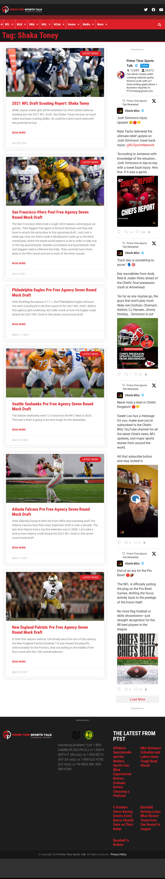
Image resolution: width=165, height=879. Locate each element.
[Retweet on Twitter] (123, 100)
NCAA (57, 24)
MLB (19, 24)
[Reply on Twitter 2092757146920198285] (120, 543)
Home (1, 24)
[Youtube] (161, 9)
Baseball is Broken (121, 842)
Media (86, 24)
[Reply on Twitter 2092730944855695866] (120, 689)
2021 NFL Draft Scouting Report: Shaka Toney (50, 103)
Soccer (72, 24)
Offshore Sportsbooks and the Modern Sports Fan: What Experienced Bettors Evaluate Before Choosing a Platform (122, 772)
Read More (19, 132)
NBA (31, 24)
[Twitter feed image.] (137, 201)
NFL (7, 24)
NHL (44, 24)
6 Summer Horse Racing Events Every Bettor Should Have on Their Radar (123, 818)
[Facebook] (153, 9)
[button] (159, 25)
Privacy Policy (118, 854)
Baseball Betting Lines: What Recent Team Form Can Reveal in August (150, 818)
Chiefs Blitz (132, 110)
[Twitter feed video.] (137, 501)
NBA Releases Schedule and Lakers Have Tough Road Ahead (150, 756)
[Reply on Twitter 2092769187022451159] (120, 374)
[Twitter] (146, 9)
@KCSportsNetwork (140, 145)
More (100, 24)
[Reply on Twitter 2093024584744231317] (120, 232)
